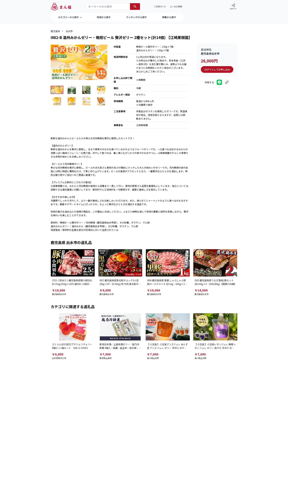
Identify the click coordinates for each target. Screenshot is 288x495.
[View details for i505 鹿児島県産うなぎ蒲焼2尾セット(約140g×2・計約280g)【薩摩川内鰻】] (215, 262)
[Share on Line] (219, 82)
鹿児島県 (55, 31)
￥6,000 (57, 354)
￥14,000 (201, 290)
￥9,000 (105, 290)
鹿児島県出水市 (210, 53)
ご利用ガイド (160, 6)
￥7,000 (105, 354)
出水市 (69, 31)
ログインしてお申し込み (217, 69)
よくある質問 (176, 6)
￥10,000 (58, 290)
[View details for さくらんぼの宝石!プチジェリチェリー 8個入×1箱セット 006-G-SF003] (73, 327)
